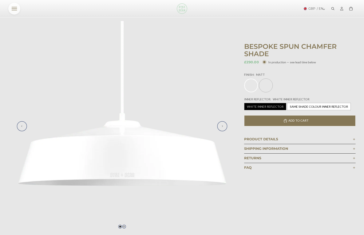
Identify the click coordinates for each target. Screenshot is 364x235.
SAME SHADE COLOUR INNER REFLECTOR (319, 106)
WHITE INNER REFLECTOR (265, 106)
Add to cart (298, 120)
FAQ (248, 168)
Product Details (261, 139)
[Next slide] (222, 126)
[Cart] (351, 8)
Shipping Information (266, 149)
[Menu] (14, 9)
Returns (252, 158)
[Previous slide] (22, 126)
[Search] (332, 8)
